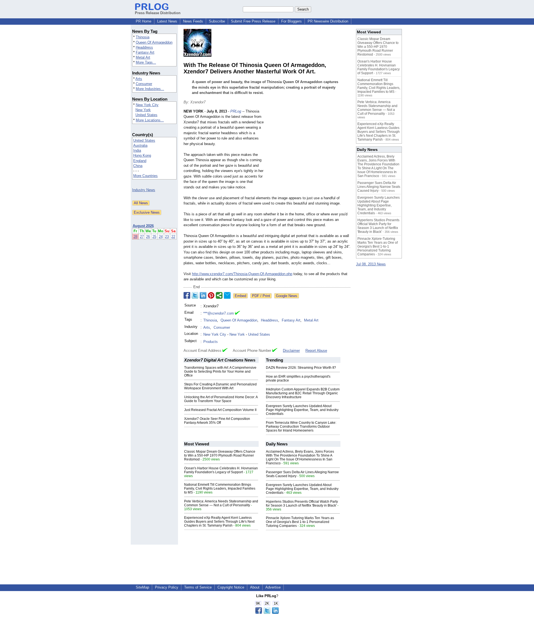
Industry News (143, 190)
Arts (138, 79)
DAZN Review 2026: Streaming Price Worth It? (301, 368)
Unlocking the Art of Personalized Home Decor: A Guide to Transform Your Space (221, 399)
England (139, 161)
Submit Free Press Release (253, 21)
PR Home (143, 21)
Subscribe (217, 21)
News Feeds (193, 21)
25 (154, 237)
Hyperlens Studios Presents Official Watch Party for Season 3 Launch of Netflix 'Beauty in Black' (302, 503)
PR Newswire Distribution (328, 21)
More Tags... (146, 62)
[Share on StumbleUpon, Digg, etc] (219, 295)
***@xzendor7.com (218, 313)
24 (161, 237)
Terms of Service (198, 587)
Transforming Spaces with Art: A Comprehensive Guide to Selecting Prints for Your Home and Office (220, 371)
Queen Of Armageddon (154, 42)
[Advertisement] (308, 149)
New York (143, 110)
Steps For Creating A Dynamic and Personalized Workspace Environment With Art (220, 386)
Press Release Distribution (158, 13)
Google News (286, 296)
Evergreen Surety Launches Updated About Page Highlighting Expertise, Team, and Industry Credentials (302, 410)
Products (210, 342)
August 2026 (143, 226)
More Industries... (150, 89)
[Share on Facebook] (187, 295)
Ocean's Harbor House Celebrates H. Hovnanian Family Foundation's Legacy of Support (221, 470)
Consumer (144, 84)
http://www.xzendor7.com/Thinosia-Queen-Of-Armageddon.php (242, 274)
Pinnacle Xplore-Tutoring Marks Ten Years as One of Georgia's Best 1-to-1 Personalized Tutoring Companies (300, 522)
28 (135, 237)
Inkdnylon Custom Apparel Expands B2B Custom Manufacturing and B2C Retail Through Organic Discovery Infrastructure (303, 393)
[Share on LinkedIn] (203, 295)
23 (167, 237)
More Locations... (150, 120)
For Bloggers (291, 21)
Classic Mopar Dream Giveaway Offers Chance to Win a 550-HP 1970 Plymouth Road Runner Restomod (219, 455)
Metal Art (143, 57)
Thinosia (142, 37)
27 (142, 237)
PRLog (235, 111)
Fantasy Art (145, 52)
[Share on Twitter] (195, 295)
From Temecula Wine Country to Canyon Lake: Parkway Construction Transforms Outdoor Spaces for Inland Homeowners (301, 426)
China (137, 166)
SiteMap (142, 587)
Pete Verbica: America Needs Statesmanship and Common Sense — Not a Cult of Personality (221, 503)
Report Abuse (316, 350)
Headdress (144, 47)
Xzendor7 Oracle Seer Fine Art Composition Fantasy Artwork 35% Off (217, 421)
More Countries (145, 176)
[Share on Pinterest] (211, 295)
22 (173, 237)
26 (148, 237)
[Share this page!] (267, 612)
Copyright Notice (230, 587)
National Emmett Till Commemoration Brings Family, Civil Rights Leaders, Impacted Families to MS (219, 488)
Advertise (273, 587)
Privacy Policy (166, 587)
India (137, 150)
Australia (140, 145)
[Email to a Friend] (227, 295)
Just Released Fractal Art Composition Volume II (220, 410)
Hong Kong (142, 155)
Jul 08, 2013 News (371, 264)
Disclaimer (291, 350)
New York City (147, 105)
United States (146, 115)
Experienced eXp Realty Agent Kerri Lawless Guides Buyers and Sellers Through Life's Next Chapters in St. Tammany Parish (219, 521)
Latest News (167, 21)
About (254, 587)
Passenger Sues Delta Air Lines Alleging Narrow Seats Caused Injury (378, 187)
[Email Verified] (237, 313)
